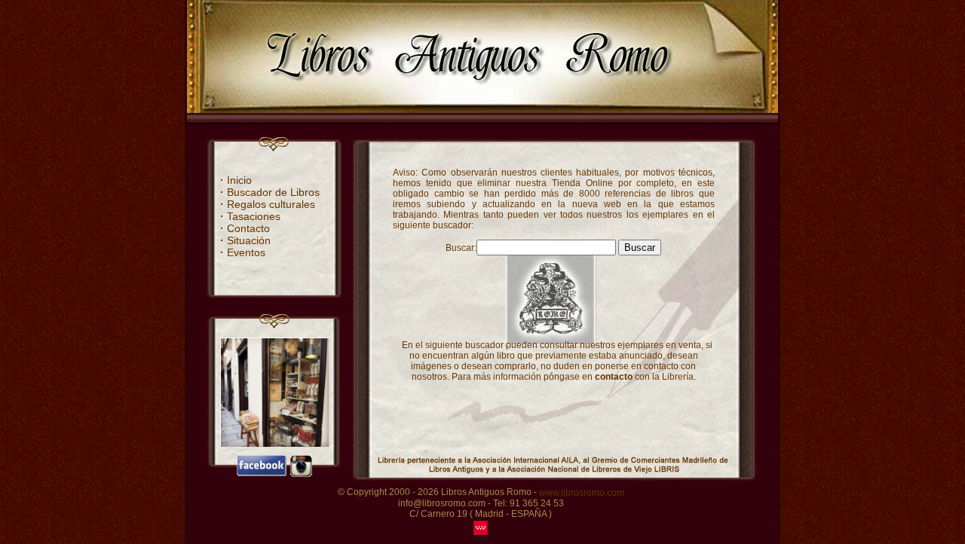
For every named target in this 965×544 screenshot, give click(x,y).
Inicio (236, 180)
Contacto (245, 228)
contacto (614, 376)
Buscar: (461, 248)
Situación (245, 240)
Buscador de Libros (270, 192)
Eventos (242, 252)
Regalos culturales (267, 204)
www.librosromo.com (581, 492)
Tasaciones (250, 216)
